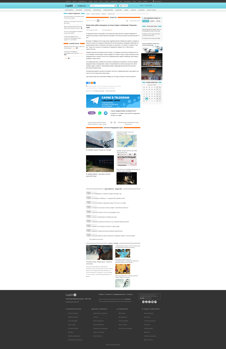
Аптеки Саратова (123, 321)
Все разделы (158, 1)
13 (154, 94)
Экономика (97, 10)
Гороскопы (147, 324)
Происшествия (108, 10)
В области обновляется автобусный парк (104, 217)
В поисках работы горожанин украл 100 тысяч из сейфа (74, 17)
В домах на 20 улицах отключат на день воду (105, 226)
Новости (68, 1)
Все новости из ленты (96, 239)
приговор (118, 86)
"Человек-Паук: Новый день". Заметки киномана (99, 263)
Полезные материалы (150, 336)
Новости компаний (98, 332)
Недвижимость (82, 1)
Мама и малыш (123, 324)
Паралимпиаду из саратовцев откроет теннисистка (128, 123)
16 (144, 96)
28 (149, 89)
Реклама (101, 294)
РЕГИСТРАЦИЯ (148, 5)
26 (144, 89)
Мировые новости (73, 317)
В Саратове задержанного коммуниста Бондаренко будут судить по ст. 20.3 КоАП (72, 38)
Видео (90, 1)
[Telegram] (90, 83)
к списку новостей (110, 91)
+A (100, 21)
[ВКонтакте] (87, 83)
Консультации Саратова (125, 328)
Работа (107, 1)
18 (149, 96)
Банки (134, 1)
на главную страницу (98, 91)
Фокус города (151, 10)
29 (152, 89)
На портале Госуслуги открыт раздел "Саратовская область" (110, 207)
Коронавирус (69, 10)
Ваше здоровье (123, 317)
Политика (87, 10)
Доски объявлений (98, 324)
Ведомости (147, 332)
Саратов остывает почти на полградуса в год (105, 212)
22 (159, 96)
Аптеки (74, 1)
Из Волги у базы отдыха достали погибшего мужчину (151, 34)
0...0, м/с (124, 5)
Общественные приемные (75, 340)
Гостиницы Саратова (149, 321)
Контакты (130, 294)
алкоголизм (111, 88)
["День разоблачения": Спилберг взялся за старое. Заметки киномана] (127, 283)
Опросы (133, 10)
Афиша (145, 1)
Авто (121, 1)
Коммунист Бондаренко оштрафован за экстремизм (71, 52)
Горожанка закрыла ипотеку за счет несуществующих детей (110, 221)
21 (157, 96)
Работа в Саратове (98, 321)
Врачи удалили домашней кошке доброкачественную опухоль (73, 27)
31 (157, 89)
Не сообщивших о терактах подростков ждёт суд (106, 193)
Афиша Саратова (148, 313)
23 (144, 98)
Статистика (108, 294)
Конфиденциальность (119, 294)
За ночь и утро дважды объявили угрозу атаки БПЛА (73, 32)
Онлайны (142, 10)
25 (149, 98)
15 (159, 94)
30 (154, 89)
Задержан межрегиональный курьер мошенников (107, 231)
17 (146, 96)
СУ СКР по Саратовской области (105, 86)
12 (152, 94)
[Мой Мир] (94, 83)
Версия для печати (135, 20)
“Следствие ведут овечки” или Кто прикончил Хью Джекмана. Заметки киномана (127, 246)
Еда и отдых (147, 317)
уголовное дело (91, 86)
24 (146, 98)
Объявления (114, 1)
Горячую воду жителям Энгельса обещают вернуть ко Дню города (97, 123)
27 (146, 89)
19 (152, 96)
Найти (159, 48)
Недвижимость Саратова (100, 313)
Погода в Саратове (73, 328)
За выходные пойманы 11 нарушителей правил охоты (108, 198)
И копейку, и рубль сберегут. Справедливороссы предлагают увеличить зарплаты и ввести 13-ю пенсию (127, 260)
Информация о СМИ (71, 302)
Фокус (101, 1)
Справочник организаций (100, 328)
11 (149, 94)
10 (146, 94)
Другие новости (148, 340)
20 (154, 96)
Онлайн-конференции (74, 336)
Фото (95, 1)
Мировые (79, 10)
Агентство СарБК (72, 321)
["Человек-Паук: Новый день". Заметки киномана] (99, 252)
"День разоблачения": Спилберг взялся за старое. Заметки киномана (126, 276)
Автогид (95, 317)
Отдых (139, 1)
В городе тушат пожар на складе (151, 38)
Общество (118, 10)
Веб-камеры (127, 1)
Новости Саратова (73, 313)
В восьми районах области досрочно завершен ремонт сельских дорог (113, 235)
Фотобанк (70, 332)
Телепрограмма (148, 328)
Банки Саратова (97, 336)
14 (157, 94)
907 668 (142, 298)
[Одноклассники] (92, 83)
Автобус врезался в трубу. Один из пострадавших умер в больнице (151, 30)
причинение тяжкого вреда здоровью (97, 88)
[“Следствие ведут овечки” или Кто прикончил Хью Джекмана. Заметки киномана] (127, 253)
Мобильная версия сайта (113, 344)
